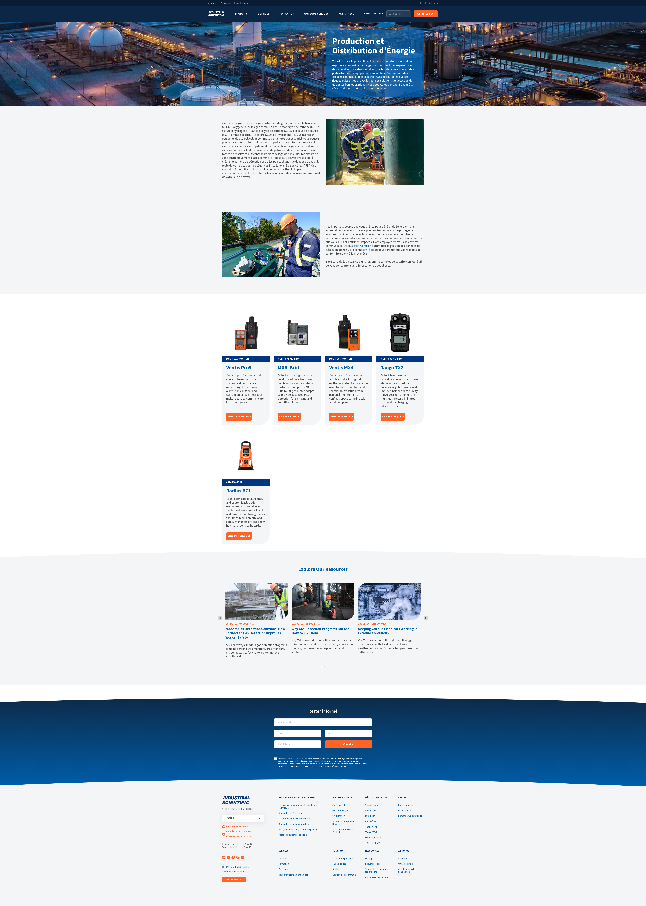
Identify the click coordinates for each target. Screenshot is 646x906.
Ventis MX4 (341, 367)
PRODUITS (241, 14)
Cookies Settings (234, 879)
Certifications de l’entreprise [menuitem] (406, 871)
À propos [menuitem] (402, 858)
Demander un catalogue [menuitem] (410, 816)
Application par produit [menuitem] (343, 858)
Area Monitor (234, 482)
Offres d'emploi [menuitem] (406, 864)
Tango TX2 (392, 367)
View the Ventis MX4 (342, 416)
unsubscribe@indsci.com (342, 763)
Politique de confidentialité (289, 766)
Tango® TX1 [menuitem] (371, 827)
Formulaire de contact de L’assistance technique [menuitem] (298, 806)
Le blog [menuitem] (369, 858)
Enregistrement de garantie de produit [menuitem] (298, 829)
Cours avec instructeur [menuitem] (376, 877)
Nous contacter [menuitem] (406, 805)
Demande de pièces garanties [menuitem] (294, 824)
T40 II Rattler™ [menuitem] (372, 843)
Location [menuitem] (283, 858)
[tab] (322, 667)
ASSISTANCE (346, 14)
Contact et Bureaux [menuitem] (237, 826)
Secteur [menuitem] (336, 869)
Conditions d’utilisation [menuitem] (233, 872)
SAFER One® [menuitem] (338, 816)
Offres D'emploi (241, 3)
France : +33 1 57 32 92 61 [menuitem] (239, 836)
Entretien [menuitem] (283, 869)
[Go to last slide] (220, 618)
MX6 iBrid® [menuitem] (370, 816)
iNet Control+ (362, 246)
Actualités (225, 3)
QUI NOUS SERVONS (316, 14)
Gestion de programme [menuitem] (344, 875)
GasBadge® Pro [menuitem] (373, 837)
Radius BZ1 (238, 491)
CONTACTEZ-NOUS (426, 13)
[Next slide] (426, 618)
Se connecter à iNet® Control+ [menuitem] (342, 831)
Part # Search (373, 13)
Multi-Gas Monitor (237, 359)
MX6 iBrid (288, 367)
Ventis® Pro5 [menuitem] (371, 805)
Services (264, 14)
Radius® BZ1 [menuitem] (371, 821)
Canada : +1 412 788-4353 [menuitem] (239, 831)
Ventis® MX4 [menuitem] (371, 810)
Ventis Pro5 (239, 367)
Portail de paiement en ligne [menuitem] (293, 835)
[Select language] (420, 3)
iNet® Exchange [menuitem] (340, 810)
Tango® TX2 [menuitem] (371, 832)
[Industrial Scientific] (220, 14)
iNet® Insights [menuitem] (339, 805)
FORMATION (286, 14)
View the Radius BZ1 (239, 536)
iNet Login (433, 3)
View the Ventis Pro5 (239, 416)
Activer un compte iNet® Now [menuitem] (344, 823)
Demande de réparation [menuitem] (290, 813)
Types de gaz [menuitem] (339, 864)
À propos (212, 3)
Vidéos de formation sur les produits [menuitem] (377, 871)
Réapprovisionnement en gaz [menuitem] (293, 875)
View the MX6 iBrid (289, 416)
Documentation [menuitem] (373, 864)
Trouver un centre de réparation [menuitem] (295, 818)
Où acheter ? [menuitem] (404, 810)
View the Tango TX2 (393, 416)
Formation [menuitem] (284, 864)
